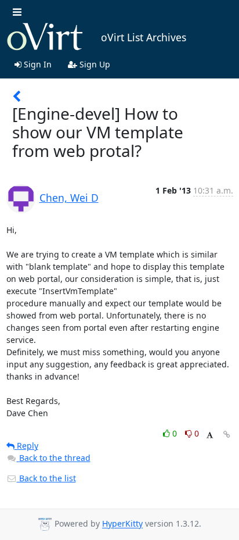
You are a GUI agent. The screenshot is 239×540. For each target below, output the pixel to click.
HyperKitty (122, 524)
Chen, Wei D (69, 198)
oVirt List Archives (143, 37)
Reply (26, 445)
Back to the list (46, 478)
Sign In (36, 64)
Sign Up (93, 64)
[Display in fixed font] (210, 435)
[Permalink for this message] (226, 434)
